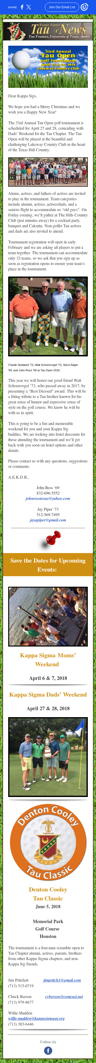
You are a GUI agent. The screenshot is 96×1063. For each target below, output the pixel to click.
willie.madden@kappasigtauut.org (36, 1018)
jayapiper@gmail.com (48, 520)
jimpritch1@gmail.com (62, 980)
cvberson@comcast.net (64, 996)
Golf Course (48, 928)
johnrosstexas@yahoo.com (48, 498)
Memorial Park (48, 921)
